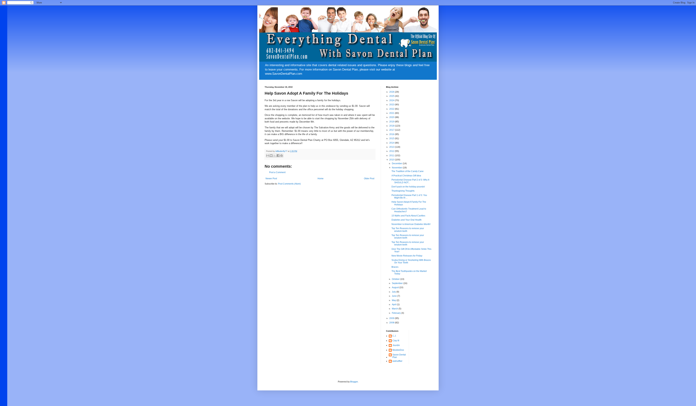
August (395, 287)
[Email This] (268, 155)
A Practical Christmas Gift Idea (406, 175)
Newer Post (271, 178)
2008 (392, 322)
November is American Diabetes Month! (411, 224)
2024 (392, 100)
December (397, 163)
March (395, 308)
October (396, 279)
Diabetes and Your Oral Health (407, 220)
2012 (392, 151)
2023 (392, 104)
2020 (392, 117)
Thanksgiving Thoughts (403, 191)
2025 (392, 96)
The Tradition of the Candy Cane (408, 171)
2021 (392, 113)
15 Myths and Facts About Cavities (408, 215)
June (394, 296)
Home (321, 178)
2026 (392, 92)
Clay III (395, 340)
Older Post (369, 178)
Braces (395, 267)
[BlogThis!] (271, 155)
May (394, 300)
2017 (392, 130)
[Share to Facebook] (278, 155)
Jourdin (396, 345)
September (397, 283)
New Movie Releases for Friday (407, 255)
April (394, 304)
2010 (392, 159)
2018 (392, 126)
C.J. (394, 336)
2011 (392, 155)
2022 (392, 109)
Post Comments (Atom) (289, 184)
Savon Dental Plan (399, 356)
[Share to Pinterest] (281, 155)
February (396, 313)
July (394, 292)
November (397, 167)
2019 (392, 121)
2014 (392, 143)
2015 (392, 138)
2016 (392, 134)
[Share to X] (274, 155)
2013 (392, 147)
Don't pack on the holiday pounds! (408, 186)
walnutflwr (397, 361)
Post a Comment (277, 172)
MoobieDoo (398, 350)
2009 (392, 318)
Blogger (354, 381)
